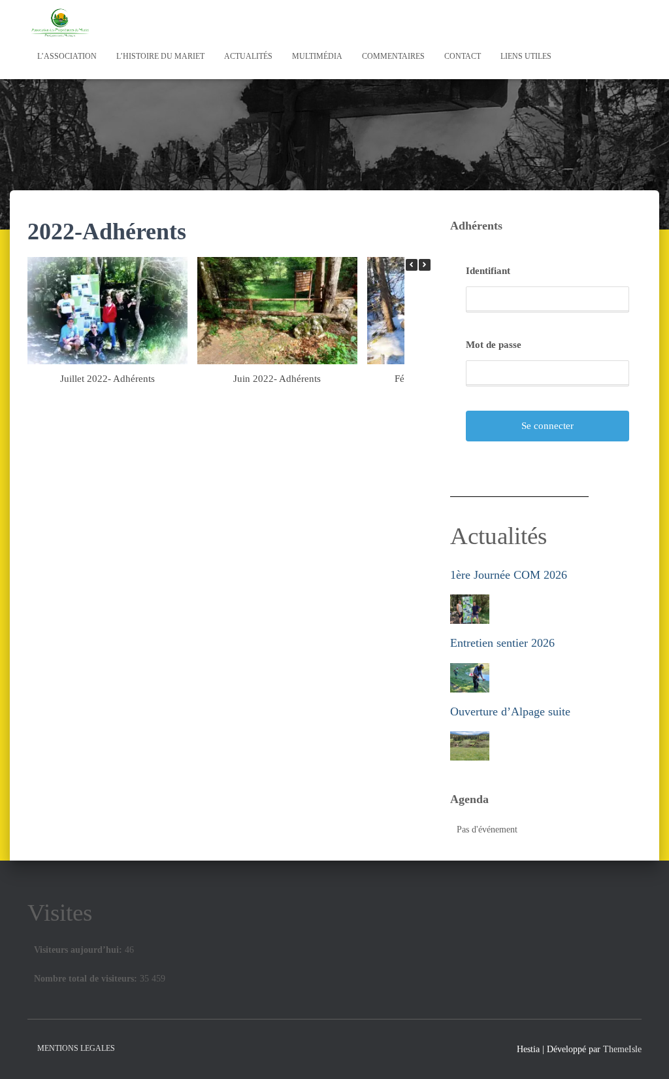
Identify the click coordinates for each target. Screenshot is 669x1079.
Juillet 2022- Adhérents (107, 378)
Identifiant (488, 270)
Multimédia (317, 56)
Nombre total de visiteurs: (87, 979)
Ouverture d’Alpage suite (510, 711)
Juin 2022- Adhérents (277, 378)
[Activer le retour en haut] (643, 1052)
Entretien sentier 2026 (502, 642)
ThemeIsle (622, 1049)
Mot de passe (493, 344)
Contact (462, 56)
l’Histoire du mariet (160, 56)
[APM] (60, 23)
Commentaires (393, 56)
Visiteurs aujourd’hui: (79, 950)
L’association (67, 56)
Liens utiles (525, 56)
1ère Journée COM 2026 (508, 574)
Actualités (248, 56)
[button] (425, 265)
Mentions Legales (76, 1048)
